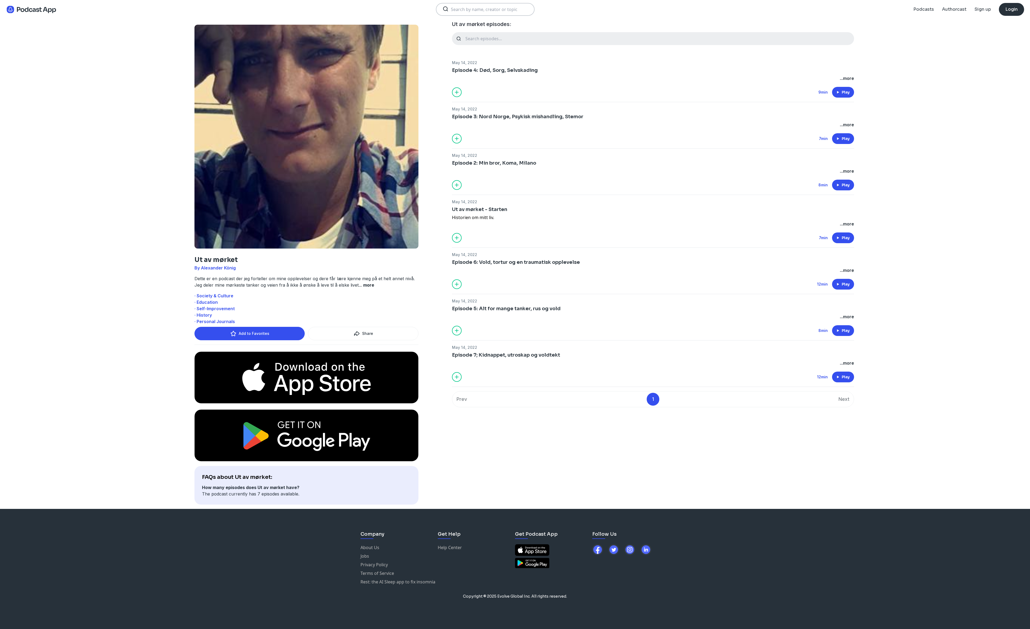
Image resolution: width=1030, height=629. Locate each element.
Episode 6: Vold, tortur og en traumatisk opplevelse (516, 262)
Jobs (364, 556)
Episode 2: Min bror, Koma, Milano (494, 163)
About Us (369, 547)
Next (843, 399)
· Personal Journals (214, 321)
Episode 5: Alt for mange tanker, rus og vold (506, 309)
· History (203, 315)
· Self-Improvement (214, 308)
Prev (462, 399)
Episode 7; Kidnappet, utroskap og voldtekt (506, 355)
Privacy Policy (374, 565)
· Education (206, 302)
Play (846, 92)
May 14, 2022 (464, 62)
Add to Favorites (254, 333)
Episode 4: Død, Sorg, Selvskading (495, 70)
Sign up (982, 9)
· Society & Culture (213, 295)
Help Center (450, 547)
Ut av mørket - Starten (479, 209)
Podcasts (923, 9)
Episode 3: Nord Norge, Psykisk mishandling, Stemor (517, 117)
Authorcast (954, 9)
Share (367, 333)
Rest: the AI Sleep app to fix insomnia (397, 582)
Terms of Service (377, 573)
